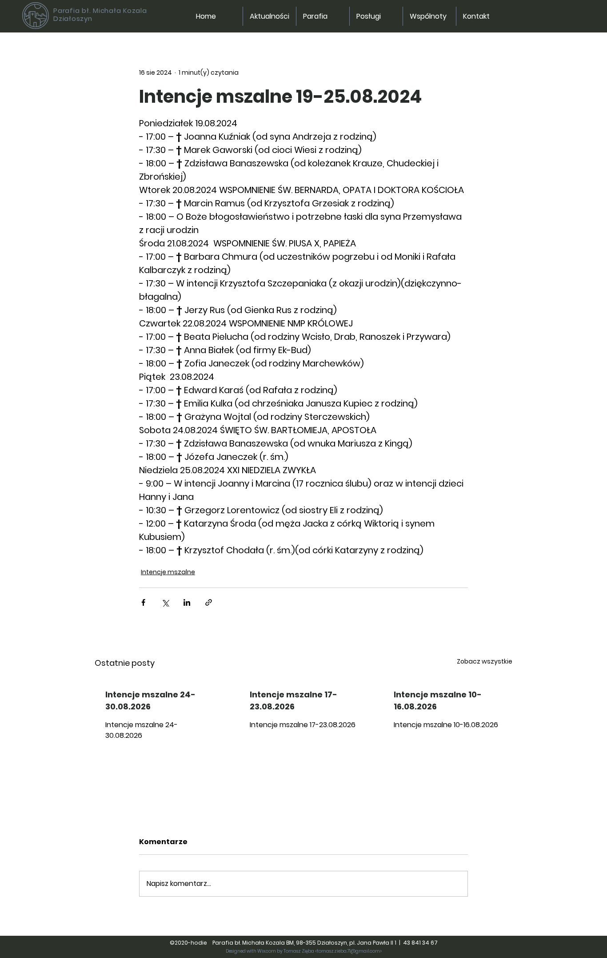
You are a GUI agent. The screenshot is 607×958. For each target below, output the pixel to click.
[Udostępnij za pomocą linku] (208, 602)
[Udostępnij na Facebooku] (143, 602)
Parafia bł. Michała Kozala (100, 10)
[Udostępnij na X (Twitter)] (165, 602)
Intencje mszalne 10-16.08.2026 (438, 700)
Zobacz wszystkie (484, 661)
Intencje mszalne (168, 572)
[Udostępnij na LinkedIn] (187, 602)
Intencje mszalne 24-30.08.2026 (150, 700)
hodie (201, 942)
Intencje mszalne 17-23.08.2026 (293, 700)
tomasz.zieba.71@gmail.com (348, 951)
